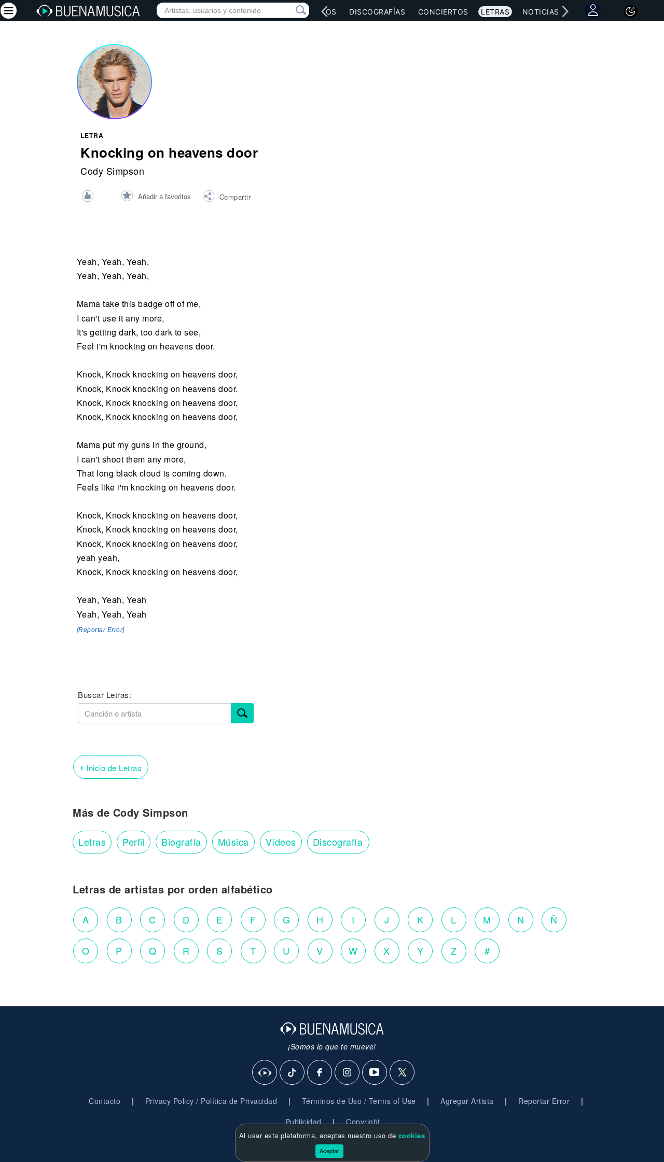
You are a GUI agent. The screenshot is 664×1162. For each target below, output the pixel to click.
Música (233, 841)
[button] (226, 197)
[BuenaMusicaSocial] (265, 1072)
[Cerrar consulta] (289, 10)
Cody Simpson (112, 170)
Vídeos (281, 841)
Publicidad (303, 1121)
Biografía (181, 841)
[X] (402, 1072)
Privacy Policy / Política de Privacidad (211, 1101)
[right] (565, 11)
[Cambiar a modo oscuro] (631, 11)
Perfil (133, 841)
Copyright (363, 1121)
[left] (325, 11)
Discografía (338, 841)
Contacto (104, 1101)
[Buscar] (242, 713)
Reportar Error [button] (544, 1101)
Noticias (540, 11)
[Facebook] (320, 1072)
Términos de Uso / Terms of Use (359, 1101)
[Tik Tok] (292, 1072)
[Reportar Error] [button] (101, 630)
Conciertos (443, 11)
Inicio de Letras (111, 766)
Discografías (377, 11)
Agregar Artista (467, 1101)
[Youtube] (375, 1072)
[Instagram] (347, 1072)
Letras (495, 11)
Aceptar (329, 1150)
